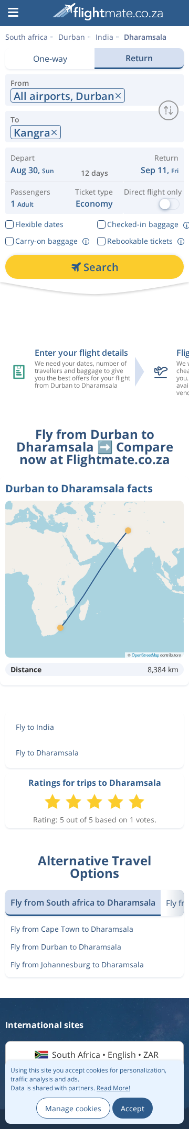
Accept (132, 1108)
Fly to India (35, 727)
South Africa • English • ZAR (105, 1054)
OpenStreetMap (145, 655)
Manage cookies (73, 1108)
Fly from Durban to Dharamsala (65, 947)
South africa (26, 37)
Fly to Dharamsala (47, 753)
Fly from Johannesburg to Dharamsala (77, 964)
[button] (13, 13)
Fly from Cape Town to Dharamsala (71, 929)
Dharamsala (145, 37)
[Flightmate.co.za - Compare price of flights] (107, 11)
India (104, 37)
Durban (71, 37)
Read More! (113, 1087)
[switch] (168, 110)
